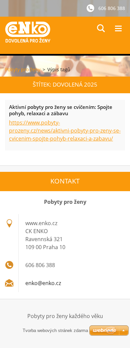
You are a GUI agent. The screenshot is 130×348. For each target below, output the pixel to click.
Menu (118, 28)
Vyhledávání (101, 28)
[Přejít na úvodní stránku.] (67, 35)
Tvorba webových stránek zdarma (55, 330)
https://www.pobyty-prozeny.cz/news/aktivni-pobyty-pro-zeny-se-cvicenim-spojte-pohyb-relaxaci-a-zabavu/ (65, 130)
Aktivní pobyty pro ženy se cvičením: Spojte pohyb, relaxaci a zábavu (60, 110)
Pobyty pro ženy (22, 69)
